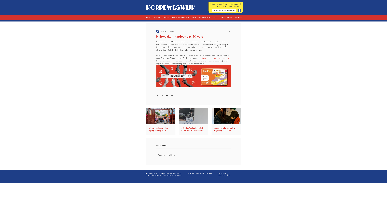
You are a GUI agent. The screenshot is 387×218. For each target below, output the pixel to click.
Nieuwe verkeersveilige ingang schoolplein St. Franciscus (158, 129)
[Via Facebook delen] (157, 95)
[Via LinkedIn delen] (167, 95)
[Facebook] (239, 10)
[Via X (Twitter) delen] (162, 95)
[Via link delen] (172, 95)
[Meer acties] (229, 31)
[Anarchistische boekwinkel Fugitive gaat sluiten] (226, 116)
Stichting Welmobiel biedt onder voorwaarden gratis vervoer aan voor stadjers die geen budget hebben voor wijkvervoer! (192, 129)
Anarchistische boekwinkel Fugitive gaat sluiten (225, 129)
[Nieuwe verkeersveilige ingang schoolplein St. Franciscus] (160, 116)
